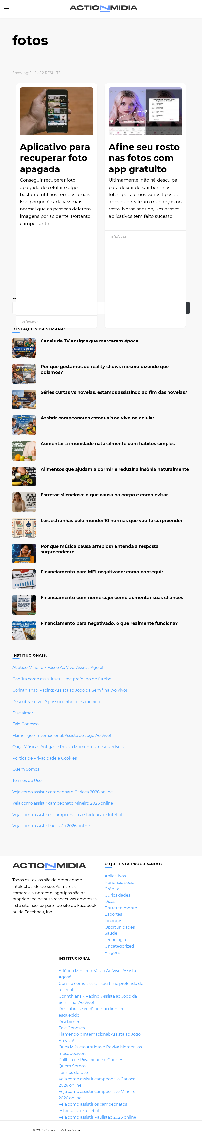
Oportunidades (120, 927)
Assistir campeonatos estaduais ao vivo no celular (97, 417)
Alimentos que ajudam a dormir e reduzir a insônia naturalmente (115, 469)
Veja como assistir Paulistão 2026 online (51, 825)
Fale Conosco (25, 724)
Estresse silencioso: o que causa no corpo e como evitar (104, 494)
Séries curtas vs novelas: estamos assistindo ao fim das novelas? (114, 392)
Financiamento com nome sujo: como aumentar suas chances (112, 597)
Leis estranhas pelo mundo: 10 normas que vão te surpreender (112, 520)
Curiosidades (117, 895)
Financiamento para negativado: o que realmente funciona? (109, 623)
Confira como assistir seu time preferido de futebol (62, 679)
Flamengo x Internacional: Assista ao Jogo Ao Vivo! (61, 735)
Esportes (113, 914)
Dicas (110, 901)
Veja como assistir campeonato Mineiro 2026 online (62, 803)
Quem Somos (25, 769)
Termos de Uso (27, 780)
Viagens (112, 952)
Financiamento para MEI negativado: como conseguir (102, 571)
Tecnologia (115, 939)
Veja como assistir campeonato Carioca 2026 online (62, 792)
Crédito (112, 889)
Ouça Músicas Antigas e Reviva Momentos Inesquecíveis (68, 746)
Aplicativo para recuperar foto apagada (55, 157)
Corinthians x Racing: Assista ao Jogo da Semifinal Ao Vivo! (69, 690)
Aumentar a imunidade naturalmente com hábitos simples (108, 443)
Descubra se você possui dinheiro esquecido (56, 701)
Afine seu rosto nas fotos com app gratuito (144, 157)
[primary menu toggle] (6, 8)
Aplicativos (115, 876)
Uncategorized (119, 946)
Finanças (113, 920)
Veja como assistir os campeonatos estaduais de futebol (67, 814)
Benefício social (120, 882)
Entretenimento (121, 908)
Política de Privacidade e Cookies (44, 758)
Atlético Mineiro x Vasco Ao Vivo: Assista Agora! (57, 667)
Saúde (111, 933)
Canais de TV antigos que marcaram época (89, 340)
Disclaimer (22, 713)
